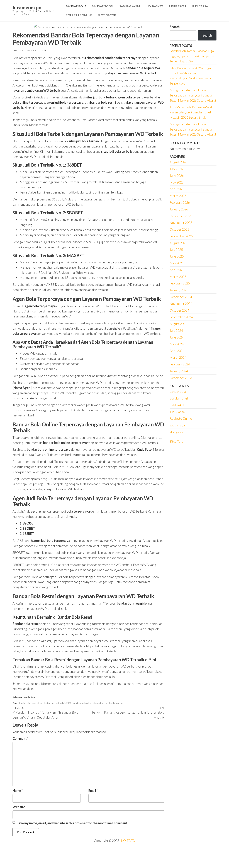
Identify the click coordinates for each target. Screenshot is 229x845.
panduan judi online (82, 703)
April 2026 (177, 189)
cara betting (37, 703)
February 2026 (180, 202)
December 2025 (181, 216)
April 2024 (177, 351)
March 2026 (178, 196)
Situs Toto (176, 441)
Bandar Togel (103, 6)
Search (175, 27)
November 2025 (181, 223)
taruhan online (116, 703)
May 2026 (177, 182)
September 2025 (181, 236)
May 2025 (177, 263)
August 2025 (178, 243)
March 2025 (178, 277)
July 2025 (176, 249)
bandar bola (29, 697)
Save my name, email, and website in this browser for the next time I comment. (72, 823)
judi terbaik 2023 (63, 703)
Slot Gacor (107, 15)
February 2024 (180, 364)
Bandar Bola (76, 6)
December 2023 (181, 378)
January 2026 (179, 209)
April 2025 (177, 270)
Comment (20, 738)
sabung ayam (178, 425)
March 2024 (178, 357)
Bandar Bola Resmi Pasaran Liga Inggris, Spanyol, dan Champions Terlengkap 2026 (192, 56)
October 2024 (179, 310)
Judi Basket (154, 6)
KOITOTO (128, 841)
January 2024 (179, 371)
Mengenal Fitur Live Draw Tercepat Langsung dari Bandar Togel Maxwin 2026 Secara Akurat (193, 95)
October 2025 (179, 229)
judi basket (177, 405)
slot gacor (176, 432)
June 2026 (177, 175)
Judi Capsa (200, 6)
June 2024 (177, 337)
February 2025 (180, 283)
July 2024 (176, 330)
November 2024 (181, 304)
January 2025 (179, 290)
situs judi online (100, 703)
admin (34, 50)
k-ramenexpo (27, 7)
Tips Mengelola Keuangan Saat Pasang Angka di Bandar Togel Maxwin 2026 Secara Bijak (191, 112)
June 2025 (177, 256)
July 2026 (176, 169)
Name (18, 791)
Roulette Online (79, 15)
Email (93, 791)
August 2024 (178, 324)
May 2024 (177, 344)
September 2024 (181, 317)
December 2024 (181, 297)
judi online (49, 703)
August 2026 (178, 162)
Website (19, 807)
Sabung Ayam (129, 6)
